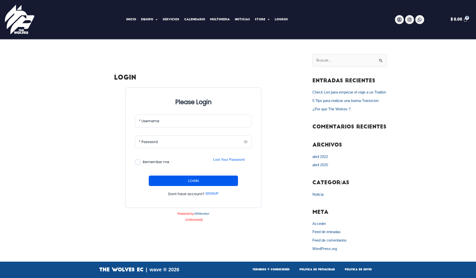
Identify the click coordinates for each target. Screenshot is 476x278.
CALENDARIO (194, 19)
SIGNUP (211, 193)
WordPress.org (324, 249)
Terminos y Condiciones (271, 269)
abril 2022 (320, 156)
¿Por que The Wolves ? (331, 109)
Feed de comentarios (329, 240)
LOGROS (281, 19)
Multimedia (220, 19)
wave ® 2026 (164, 269)
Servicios (171, 19)
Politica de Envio (358, 269)
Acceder (319, 223)
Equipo (147, 19)
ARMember (201, 214)
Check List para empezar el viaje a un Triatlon (349, 92)
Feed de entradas (326, 232)
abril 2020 (320, 165)
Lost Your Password (228, 159)
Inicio (131, 19)
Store (260, 19)
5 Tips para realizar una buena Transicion (345, 100)
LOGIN (193, 180)
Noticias (242, 19)
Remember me (156, 161)
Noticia (318, 194)
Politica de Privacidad (317, 269)
